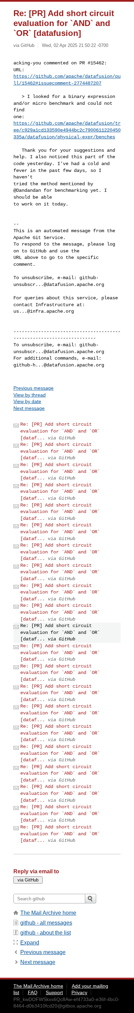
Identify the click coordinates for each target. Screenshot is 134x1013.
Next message (29, 408)
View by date (27, 401)
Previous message (33, 388)
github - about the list (45, 933)
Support (54, 992)
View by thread (29, 395)
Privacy (79, 992)
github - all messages (46, 923)
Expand (29, 943)
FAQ (32, 992)
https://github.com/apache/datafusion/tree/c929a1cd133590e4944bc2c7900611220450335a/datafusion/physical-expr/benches (67, 130)
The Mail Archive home (48, 913)
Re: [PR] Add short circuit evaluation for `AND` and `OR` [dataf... (60, 431)
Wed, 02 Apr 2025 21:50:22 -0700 (75, 45)
